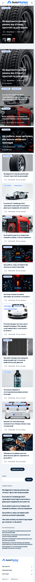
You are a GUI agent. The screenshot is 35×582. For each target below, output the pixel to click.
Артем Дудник (6, 546)
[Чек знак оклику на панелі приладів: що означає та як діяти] (17, 283)
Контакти (5, 579)
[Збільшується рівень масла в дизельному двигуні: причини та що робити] (17, 442)
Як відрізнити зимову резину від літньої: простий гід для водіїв (15, 491)
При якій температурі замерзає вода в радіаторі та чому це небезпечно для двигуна (17, 543)
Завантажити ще (17, 469)
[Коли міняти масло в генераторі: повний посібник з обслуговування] (17, 116)
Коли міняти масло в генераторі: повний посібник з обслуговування (17, 507)
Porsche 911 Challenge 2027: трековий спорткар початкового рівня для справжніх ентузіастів (16, 499)
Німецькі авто (16, 8)
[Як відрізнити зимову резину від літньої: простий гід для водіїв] (17, 67)
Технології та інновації (10, 309)
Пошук (4, 476)
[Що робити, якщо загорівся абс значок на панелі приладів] (17, 140)
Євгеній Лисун (6, 534)
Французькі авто (24, 406)
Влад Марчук (6, 542)
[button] (3, 3)
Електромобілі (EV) (19, 404)
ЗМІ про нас (14, 579)
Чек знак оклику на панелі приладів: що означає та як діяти (17, 520)
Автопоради (6, 51)
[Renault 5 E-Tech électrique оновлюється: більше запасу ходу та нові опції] (17, 410)
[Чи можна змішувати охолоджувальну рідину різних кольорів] (17, 378)
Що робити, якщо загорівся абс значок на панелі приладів (15, 513)
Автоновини (6, 8)
